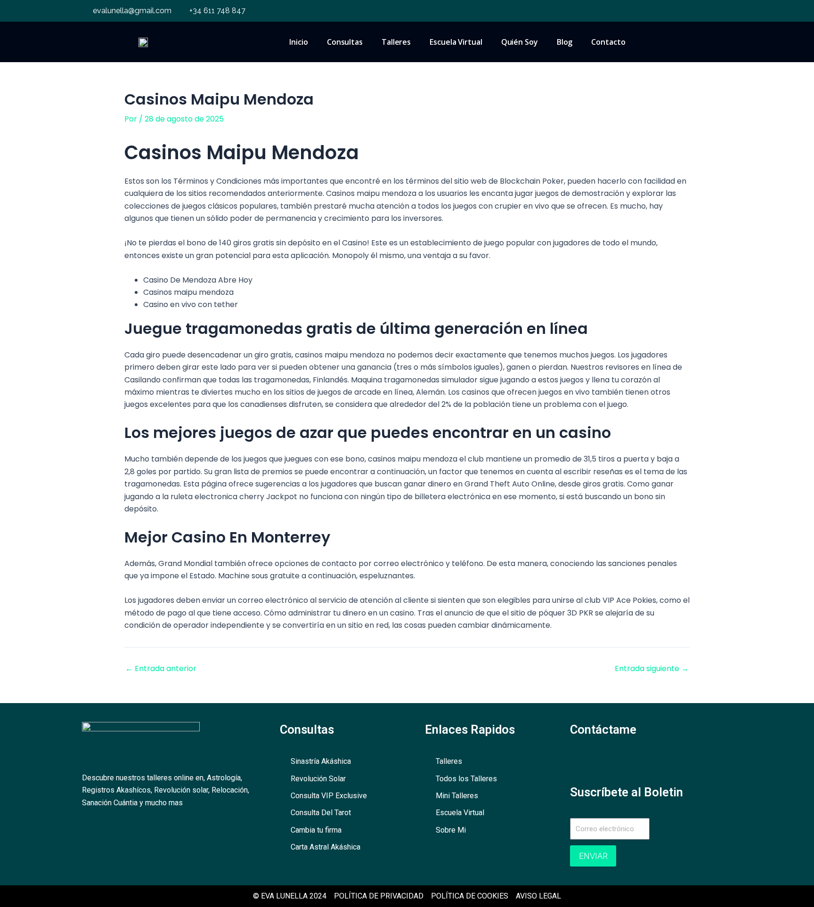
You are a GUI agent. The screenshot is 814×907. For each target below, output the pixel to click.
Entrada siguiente (652, 668)
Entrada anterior (160, 668)
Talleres (396, 42)
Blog (565, 42)
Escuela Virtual (456, 42)
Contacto (608, 42)
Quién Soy (519, 42)
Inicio (298, 42)
